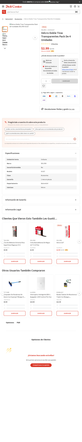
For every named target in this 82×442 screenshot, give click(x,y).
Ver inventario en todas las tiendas (50, 72)
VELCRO (43, 30)
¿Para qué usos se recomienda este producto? (49, 129)
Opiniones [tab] (10, 322)
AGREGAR (14, 261)
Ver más (71, 109)
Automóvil (9, 19)
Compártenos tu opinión (41, 365)
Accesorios (18, 19)
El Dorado (49, 62)
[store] (70, 6)
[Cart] (79, 6)
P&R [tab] (18, 322)
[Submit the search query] (4, 12)
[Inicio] (3, 19)
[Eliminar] (43, 81)
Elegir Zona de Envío (70, 62)
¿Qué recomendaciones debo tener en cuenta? (20, 133)
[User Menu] (75, 6)
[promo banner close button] (79, 1)
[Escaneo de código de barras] (76, 12)
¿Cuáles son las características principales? (19, 129)
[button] (5, 24)
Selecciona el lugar (67, 70)
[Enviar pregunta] (74, 139)
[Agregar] (49, 81)
